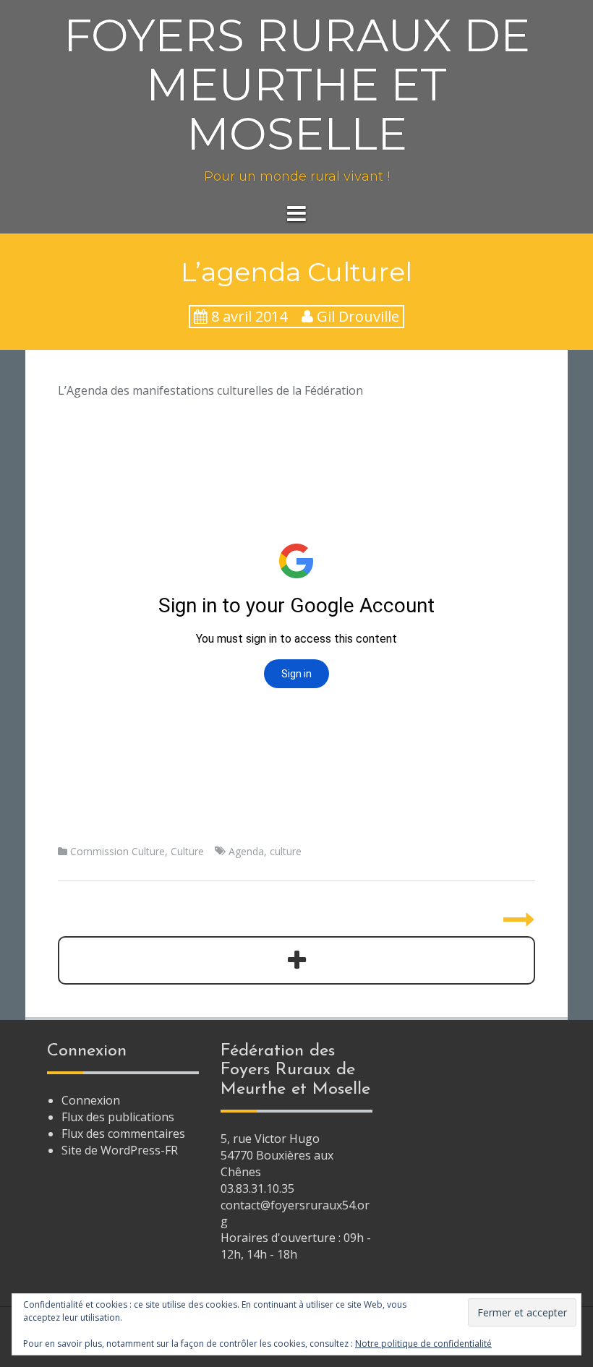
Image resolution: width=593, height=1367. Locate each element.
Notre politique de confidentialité (423, 1343)
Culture (187, 851)
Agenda (246, 851)
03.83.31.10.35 (257, 1188)
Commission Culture (117, 851)
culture (286, 851)
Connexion (90, 1100)
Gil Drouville (358, 316)
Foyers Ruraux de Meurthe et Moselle (297, 84)
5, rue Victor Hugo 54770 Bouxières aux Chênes (277, 1155)
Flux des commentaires (123, 1133)
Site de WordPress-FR (119, 1150)
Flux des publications (117, 1117)
